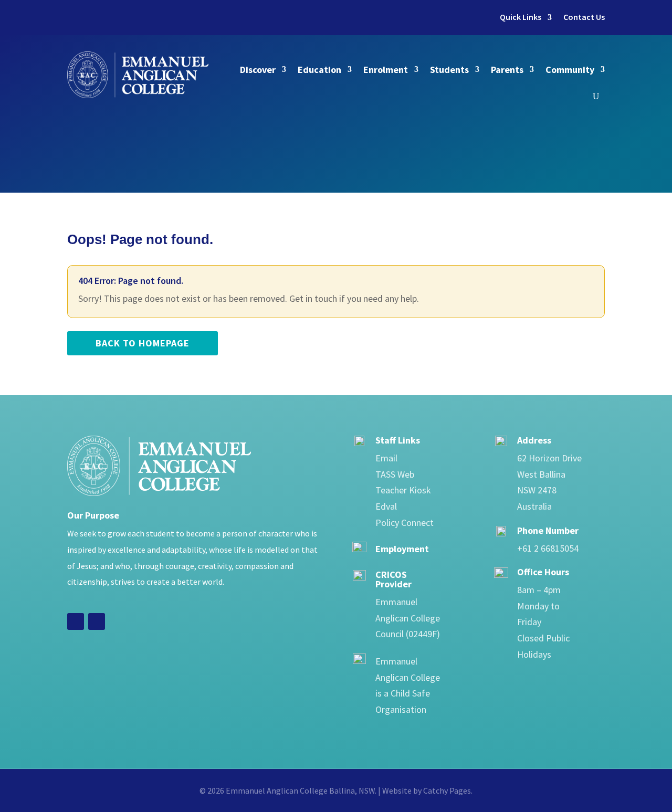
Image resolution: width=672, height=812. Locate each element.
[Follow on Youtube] (96, 621)
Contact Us (584, 17)
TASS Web (394, 474)
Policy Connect (404, 522)
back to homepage (143, 343)
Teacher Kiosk (403, 490)
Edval (386, 506)
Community (569, 70)
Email (386, 458)
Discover (258, 70)
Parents (507, 70)
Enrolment (385, 70)
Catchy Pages (447, 790)
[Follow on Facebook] (75, 621)
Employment (402, 549)
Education (319, 70)
